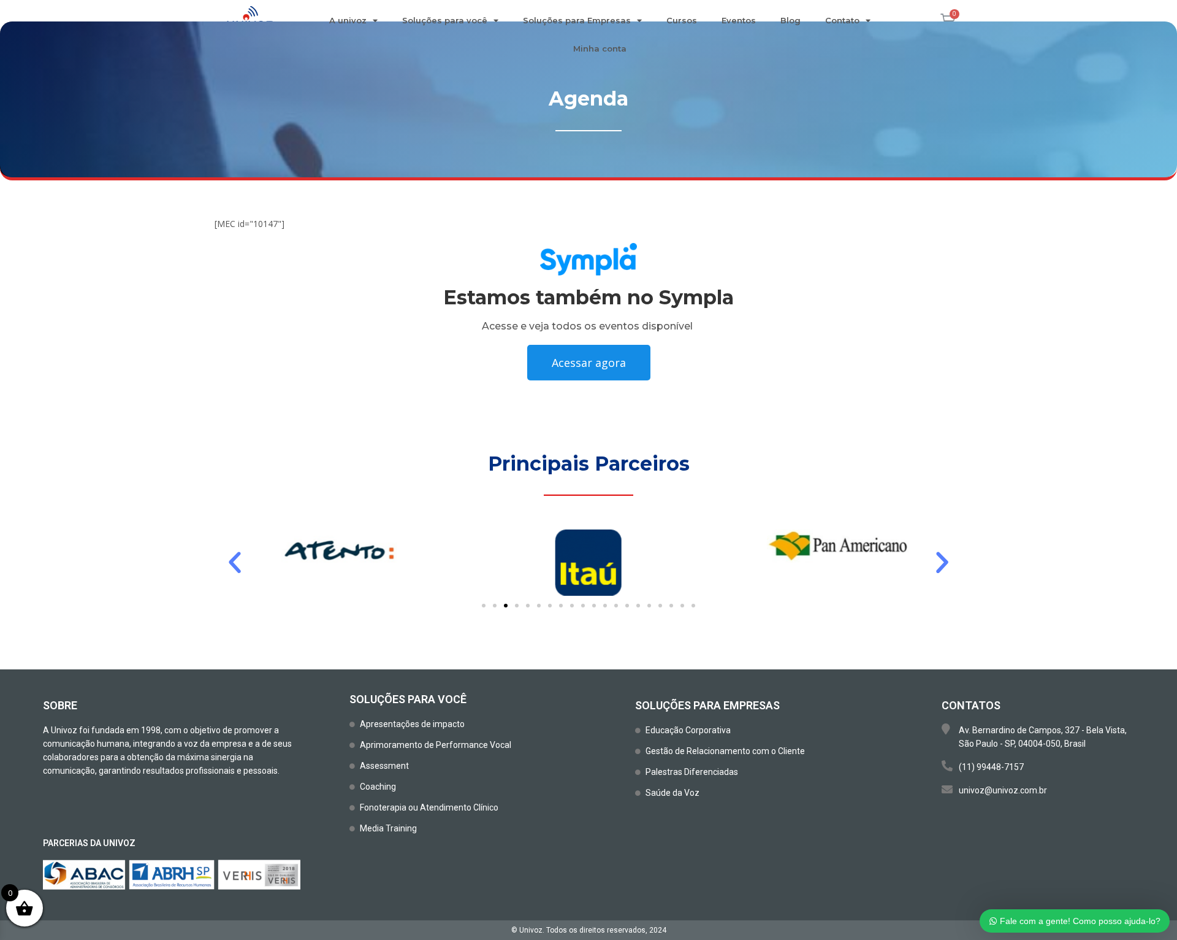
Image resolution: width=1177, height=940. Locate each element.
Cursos (681, 20)
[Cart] (948, 21)
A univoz (348, 20)
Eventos (739, 20)
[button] (235, 563)
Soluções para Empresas (577, 20)
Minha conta (600, 48)
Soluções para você (444, 20)
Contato (842, 20)
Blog (790, 20)
